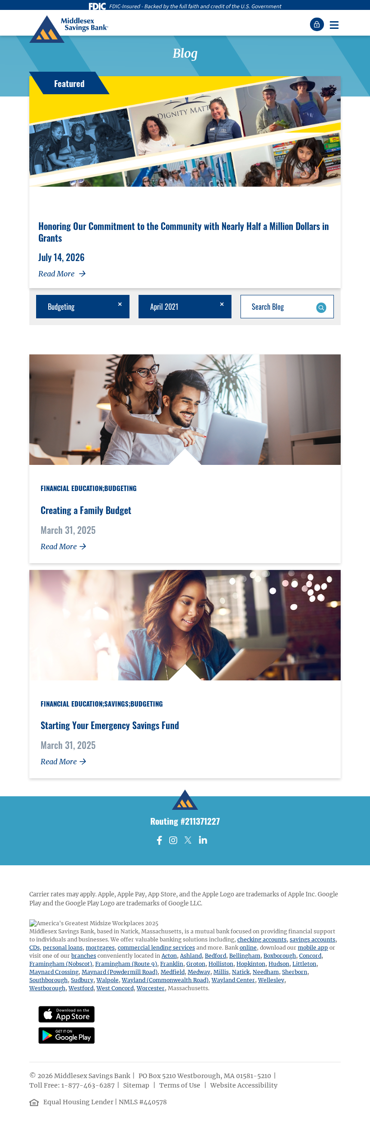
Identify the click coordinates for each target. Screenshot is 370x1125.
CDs (34, 947)
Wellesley (271, 980)
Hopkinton (250, 963)
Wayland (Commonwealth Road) (165, 980)
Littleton (304, 963)
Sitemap (137, 1085)
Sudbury (82, 980)
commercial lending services (156, 947)
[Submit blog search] (321, 306)
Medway (199, 972)
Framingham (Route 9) (126, 963)
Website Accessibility (244, 1085)
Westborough (47, 988)
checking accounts (262, 939)
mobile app (313, 947)
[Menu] (334, 24)
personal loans (63, 947)
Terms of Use (180, 1085)
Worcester (151, 988)
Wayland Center (233, 980)
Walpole (108, 980)
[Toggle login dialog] (318, 24)
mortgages (100, 947)
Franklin (171, 963)
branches (83, 955)
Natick (241, 972)
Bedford (215, 955)
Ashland (191, 955)
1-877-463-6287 (88, 1085)
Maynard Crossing (54, 972)
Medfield (173, 972)
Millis (221, 972)
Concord (310, 955)
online (248, 947)
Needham (266, 972)
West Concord (115, 988)
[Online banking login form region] (318, 24)
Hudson (278, 963)
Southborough (48, 980)
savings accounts (312, 939)
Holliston (220, 963)
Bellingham (244, 955)
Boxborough (280, 955)
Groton (195, 963)
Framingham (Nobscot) (60, 963)
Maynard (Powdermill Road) (119, 972)
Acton (169, 955)
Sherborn (294, 972)
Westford (81, 988)
